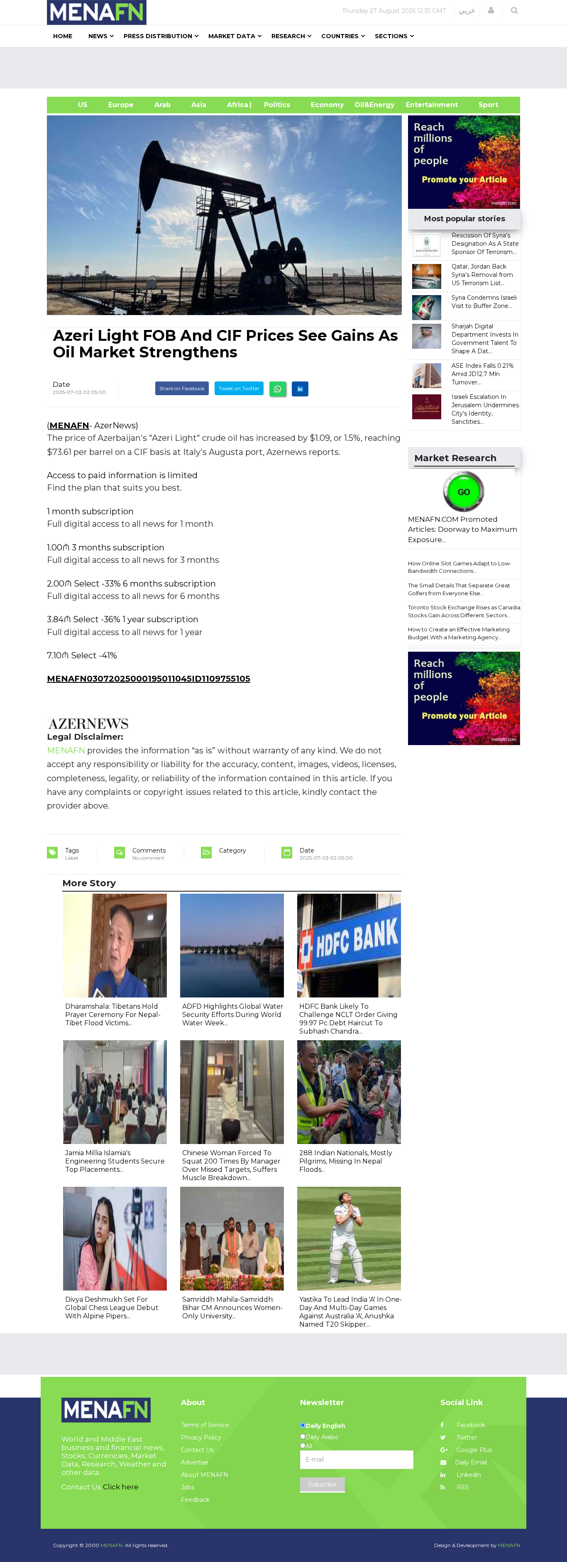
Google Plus (473, 1450)
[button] (491, 10)
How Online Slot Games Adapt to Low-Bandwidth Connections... (459, 567)
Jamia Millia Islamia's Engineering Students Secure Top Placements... (115, 1161)
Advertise (194, 1462)
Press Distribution (158, 36)
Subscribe (322, 1484)
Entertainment (419, 105)
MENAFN (69, 425)
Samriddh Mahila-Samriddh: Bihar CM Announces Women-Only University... (232, 1308)
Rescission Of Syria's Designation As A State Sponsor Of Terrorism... (485, 244)
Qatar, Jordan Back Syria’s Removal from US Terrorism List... (482, 275)
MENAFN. (112, 1545)
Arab (162, 105)
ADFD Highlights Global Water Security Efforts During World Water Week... (233, 1014)
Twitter (466, 1437)
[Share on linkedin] (300, 388)
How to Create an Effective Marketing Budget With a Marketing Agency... (459, 633)
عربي (467, 10)
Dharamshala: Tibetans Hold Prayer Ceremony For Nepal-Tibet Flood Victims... (113, 1014)
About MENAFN (204, 1475)
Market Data (231, 36)
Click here (121, 1487)
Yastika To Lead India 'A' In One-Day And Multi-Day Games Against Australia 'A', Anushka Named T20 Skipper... (350, 1312)
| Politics (275, 105)
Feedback (195, 1499)
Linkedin (468, 1475)
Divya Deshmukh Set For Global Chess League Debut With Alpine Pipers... (112, 1308)
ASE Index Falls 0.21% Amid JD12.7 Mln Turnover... (483, 374)
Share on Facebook (182, 388)
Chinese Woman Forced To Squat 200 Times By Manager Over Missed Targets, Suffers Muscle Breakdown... (231, 1165)
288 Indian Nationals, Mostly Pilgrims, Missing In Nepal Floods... (345, 1161)
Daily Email (471, 1462)
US (72, 105)
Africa (237, 105)
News (98, 36)
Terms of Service (205, 1425)
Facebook (470, 1425)
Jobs (187, 1487)
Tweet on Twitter (239, 388)
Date (61, 384)
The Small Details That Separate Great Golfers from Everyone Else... (459, 589)
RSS (462, 1487)
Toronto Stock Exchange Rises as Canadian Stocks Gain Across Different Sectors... (466, 611)
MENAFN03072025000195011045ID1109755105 (148, 679)
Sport (483, 105)
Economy (327, 105)
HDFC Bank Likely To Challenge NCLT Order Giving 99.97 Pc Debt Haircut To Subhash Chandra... (348, 1018)
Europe (121, 105)
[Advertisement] (287, 67)
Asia (199, 105)
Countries (340, 36)
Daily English (325, 1426)
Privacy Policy (201, 1437)
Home (62, 36)
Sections (391, 36)
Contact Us (197, 1450)
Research (288, 36)
